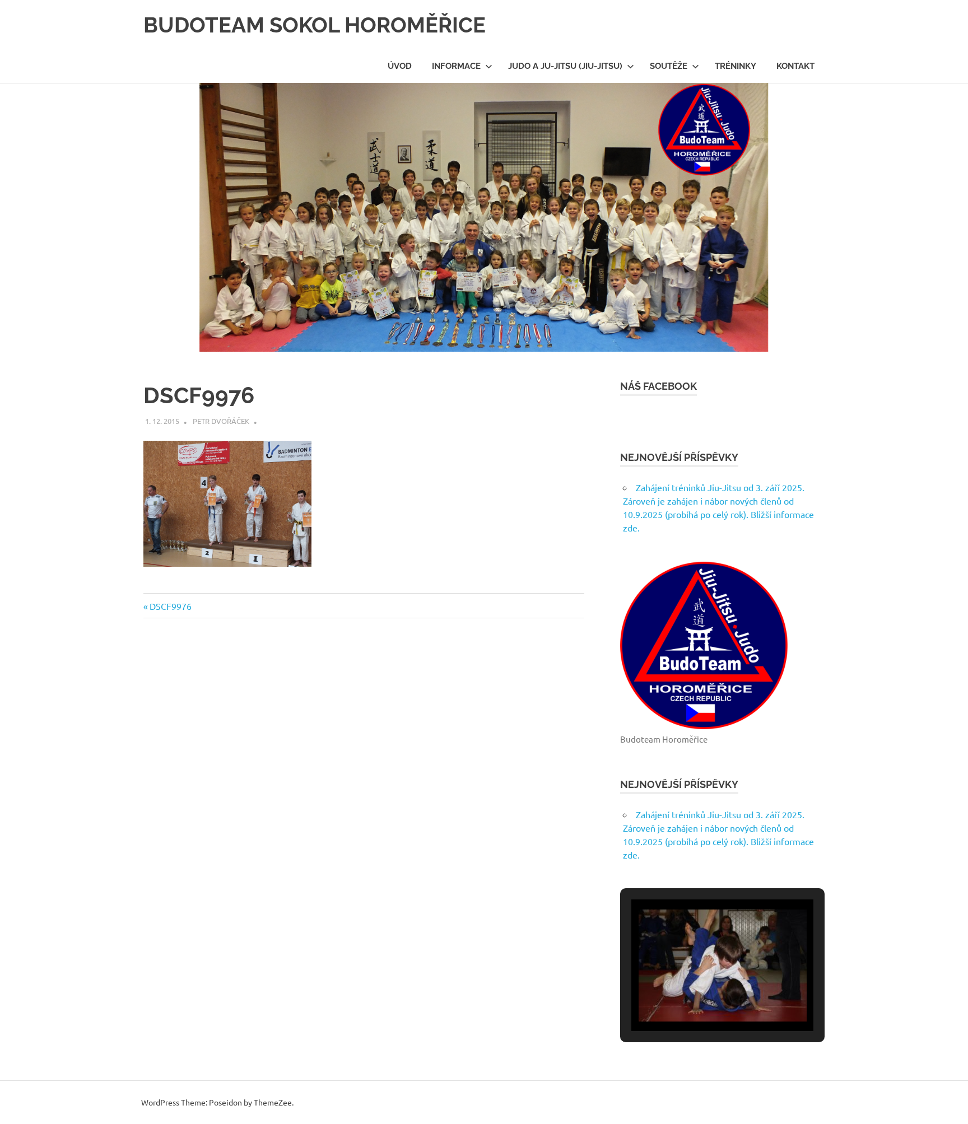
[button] (697, 1001)
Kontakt (795, 66)
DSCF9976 (170, 606)
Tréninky (735, 66)
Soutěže (668, 66)
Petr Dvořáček (221, 421)
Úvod (400, 66)
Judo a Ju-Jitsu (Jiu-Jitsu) (565, 66)
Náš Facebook (658, 386)
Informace (456, 66)
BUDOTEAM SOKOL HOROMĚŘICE (314, 25)
